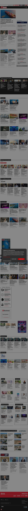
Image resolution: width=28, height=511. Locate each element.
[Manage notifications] (1, 509)
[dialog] (14, 255)
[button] (7, 260)
